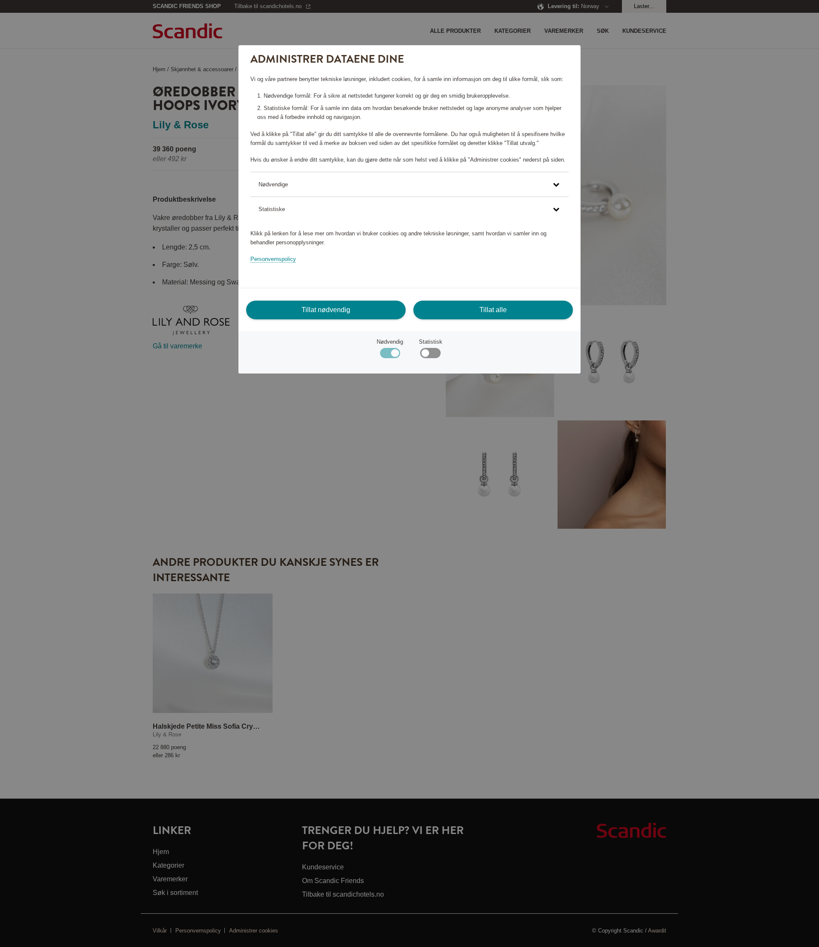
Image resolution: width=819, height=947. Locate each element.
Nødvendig (390, 342)
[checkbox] (430, 355)
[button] (409, 184)
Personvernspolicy (273, 259)
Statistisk (430, 342)
